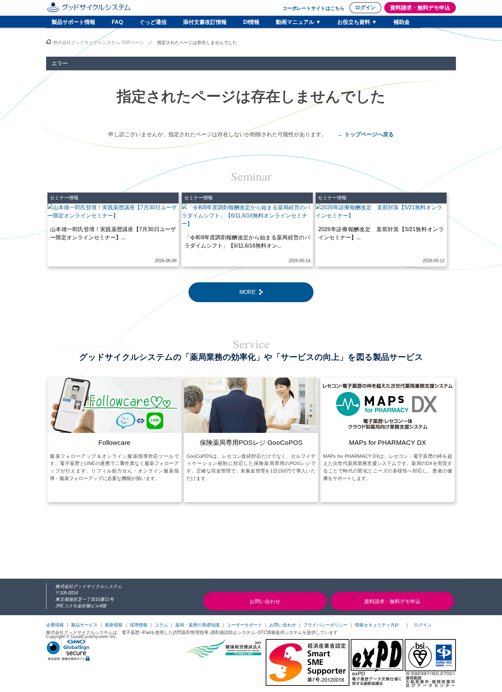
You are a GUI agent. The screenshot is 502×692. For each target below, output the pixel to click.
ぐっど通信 (153, 22)
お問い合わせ (282, 624)
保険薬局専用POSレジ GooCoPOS (251, 442)
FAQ (117, 22)
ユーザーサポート (244, 624)
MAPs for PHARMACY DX (387, 442)
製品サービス (84, 624)
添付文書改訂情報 (205, 22)
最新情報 (114, 624)
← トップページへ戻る (366, 134)
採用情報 (139, 624)
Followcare (114, 442)
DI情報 (251, 22)
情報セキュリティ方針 (377, 624)
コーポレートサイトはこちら (313, 8)
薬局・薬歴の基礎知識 (197, 624)
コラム (161, 624)
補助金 (401, 22)
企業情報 (55, 624)
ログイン (365, 7)
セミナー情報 (64, 197)
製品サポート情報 (73, 22)
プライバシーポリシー (325, 624)
